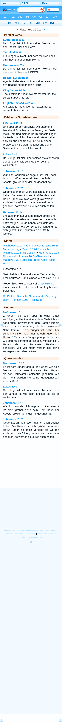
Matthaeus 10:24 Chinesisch (32, 256)
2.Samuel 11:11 (12, 123)
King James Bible (14, 90)
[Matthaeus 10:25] (58, 331)
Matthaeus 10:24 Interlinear (19, 245)
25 (13, 337)
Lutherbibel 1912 (14, 39)
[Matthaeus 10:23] (4, 331)
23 (7, 315)
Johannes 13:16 (13, 171)
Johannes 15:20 (13, 188)
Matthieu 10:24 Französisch (19, 252)
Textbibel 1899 (12, 52)
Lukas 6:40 (10, 154)
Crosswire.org (46, 283)
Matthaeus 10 (11, 312)
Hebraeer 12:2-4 (13, 212)
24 (23, 330)
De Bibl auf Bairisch (16, 77)
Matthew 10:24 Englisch (17, 259)
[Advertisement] (31, 470)
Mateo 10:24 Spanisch (35, 249)
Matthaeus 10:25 (13, 363)
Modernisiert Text (14, 65)
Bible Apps (40, 259)
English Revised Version (18, 103)
